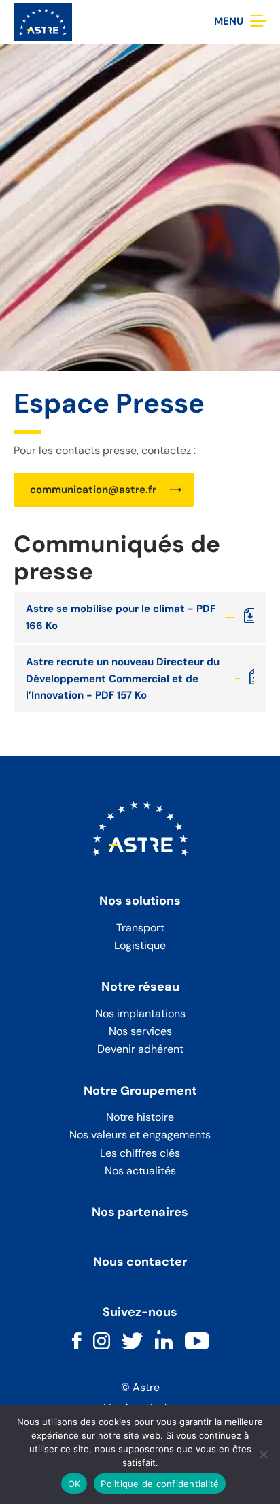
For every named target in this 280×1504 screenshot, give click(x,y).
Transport (140, 928)
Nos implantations (140, 1013)
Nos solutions (140, 901)
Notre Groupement (140, 1091)
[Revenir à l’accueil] (43, 21)
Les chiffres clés (140, 1153)
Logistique (140, 945)
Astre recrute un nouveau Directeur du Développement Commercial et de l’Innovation (123, 678)
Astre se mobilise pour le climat (105, 608)
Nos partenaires (140, 1212)
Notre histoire (140, 1117)
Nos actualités (140, 1171)
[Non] (263, 1454)
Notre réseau (140, 987)
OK (74, 1483)
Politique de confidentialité (160, 1483)
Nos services (140, 1031)
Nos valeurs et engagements (140, 1134)
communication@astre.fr (93, 489)
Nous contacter (140, 1262)
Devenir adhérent (140, 1049)
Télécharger (249, 617)
